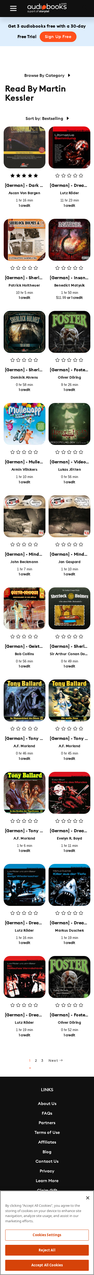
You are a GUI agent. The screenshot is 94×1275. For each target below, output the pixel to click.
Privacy (47, 1171)
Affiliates (47, 1142)
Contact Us (47, 1161)
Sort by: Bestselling (45, 118)
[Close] (87, 1198)
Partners (47, 1123)
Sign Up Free (58, 37)
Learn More (47, 1181)
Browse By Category (45, 75)
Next (54, 1060)
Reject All (47, 1250)
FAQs (47, 1113)
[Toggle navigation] (13, 8)
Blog (47, 1152)
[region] (47, 1233)
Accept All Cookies (47, 1265)
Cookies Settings (47, 1234)
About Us (47, 1104)
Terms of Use (47, 1132)
